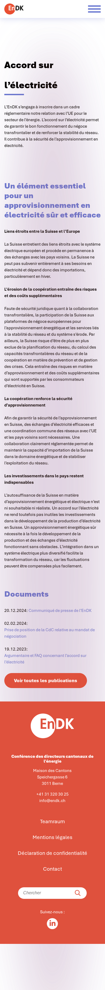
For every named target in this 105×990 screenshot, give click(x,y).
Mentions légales (52, 837)
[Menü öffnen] (94, 9)
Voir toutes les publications (45, 681)
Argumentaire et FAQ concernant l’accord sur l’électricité (45, 659)
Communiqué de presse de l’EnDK (60, 610)
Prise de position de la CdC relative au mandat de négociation (49, 633)
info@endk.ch (52, 800)
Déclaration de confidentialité (52, 853)
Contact (52, 869)
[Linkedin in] (52, 923)
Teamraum (52, 821)
